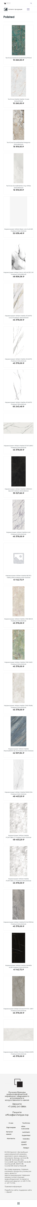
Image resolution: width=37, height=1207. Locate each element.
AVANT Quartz (24, 1143)
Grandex (26, 1139)
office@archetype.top (17, 1115)
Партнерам (11, 1127)
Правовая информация (13, 1187)
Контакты (11, 1138)
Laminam (26, 1132)
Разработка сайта (11, 1190)
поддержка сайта (25, 1190)
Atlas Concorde (25, 1127)
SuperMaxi (26, 1135)
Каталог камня (9, 1133)
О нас (11, 1123)
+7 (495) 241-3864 (17, 1106)
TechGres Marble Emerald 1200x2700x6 (19, 58)
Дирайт (9, 1192)
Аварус (26, 1148)
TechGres (26, 1123)
